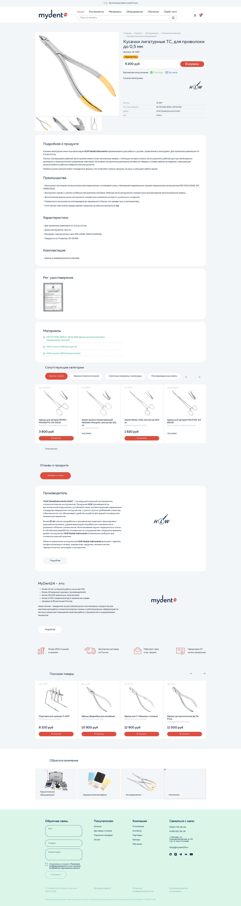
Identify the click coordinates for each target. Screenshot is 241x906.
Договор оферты (102, 888)
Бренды (136, 840)
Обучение (137, 844)
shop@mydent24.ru (178, 848)
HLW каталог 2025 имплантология (63, 353)
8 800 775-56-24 (177, 827)
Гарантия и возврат (103, 835)
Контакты (137, 831)
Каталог (98, 827)
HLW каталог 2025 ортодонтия (62, 347)
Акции (97, 840)
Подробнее (55, 561)
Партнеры (137, 835)
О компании (138, 827)
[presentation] (186, 377)
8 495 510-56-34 (177, 831)
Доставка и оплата (103, 831)
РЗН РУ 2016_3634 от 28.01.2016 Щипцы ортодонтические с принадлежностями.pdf (76, 338)
